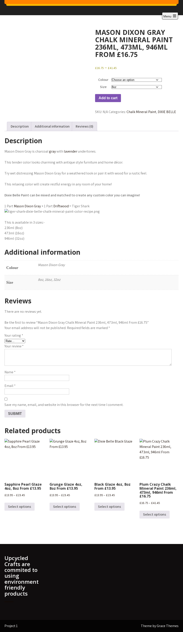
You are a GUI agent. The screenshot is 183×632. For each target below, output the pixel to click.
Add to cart (108, 98)
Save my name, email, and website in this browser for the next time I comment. (63, 404)
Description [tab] (20, 126)
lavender (70, 151)
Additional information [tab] (52, 126)
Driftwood (61, 206)
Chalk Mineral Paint (141, 111)
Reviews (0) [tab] (84, 126)
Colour (103, 79)
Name (10, 372)
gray (52, 151)
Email (10, 385)
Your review (14, 346)
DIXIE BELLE (167, 111)
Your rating (13, 335)
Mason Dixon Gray (27, 206)
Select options (19, 506)
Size (103, 86)
